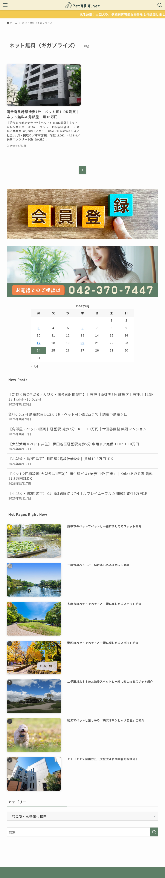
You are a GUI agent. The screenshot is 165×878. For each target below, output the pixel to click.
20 (82, 343)
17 (39, 343)
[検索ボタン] (160, 5)
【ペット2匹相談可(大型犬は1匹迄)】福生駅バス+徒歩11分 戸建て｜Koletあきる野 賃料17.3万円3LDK (80, 478)
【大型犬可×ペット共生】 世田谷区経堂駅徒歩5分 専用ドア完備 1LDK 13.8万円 (73, 446)
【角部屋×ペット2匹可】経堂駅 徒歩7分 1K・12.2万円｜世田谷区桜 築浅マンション (77, 431)
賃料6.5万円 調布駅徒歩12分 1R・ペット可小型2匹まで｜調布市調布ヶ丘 (67, 416)
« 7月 (34, 366)
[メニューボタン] (5, 5)
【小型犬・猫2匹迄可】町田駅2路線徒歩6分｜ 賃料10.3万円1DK (60, 461)
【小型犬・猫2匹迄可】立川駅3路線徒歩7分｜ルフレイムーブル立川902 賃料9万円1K (77, 495)
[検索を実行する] (154, 831)
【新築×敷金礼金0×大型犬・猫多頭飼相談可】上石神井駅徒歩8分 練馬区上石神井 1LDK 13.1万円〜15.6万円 (81, 399)
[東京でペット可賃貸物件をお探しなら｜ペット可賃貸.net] (82, 5)
